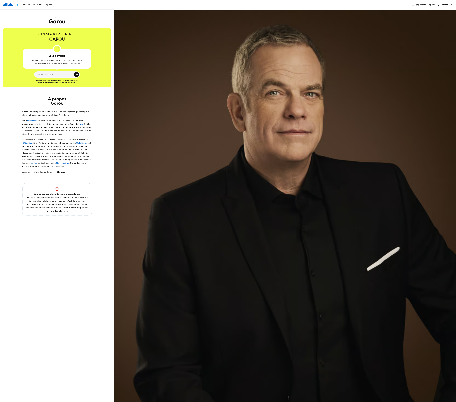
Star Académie (62, 163)
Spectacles (38, 5)
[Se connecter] (452, 4)
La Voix (34, 163)
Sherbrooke (32, 121)
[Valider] (76, 74)
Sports (49, 5)
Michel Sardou (82, 143)
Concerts (25, 5)
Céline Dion (27, 143)
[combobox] (442, 4)
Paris (80, 124)
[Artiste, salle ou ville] (412, 4)
